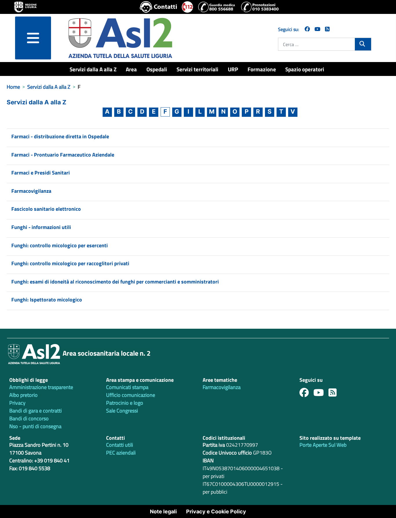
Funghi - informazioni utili (41, 227)
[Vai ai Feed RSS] (327, 29)
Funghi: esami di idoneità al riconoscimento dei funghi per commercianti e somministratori (115, 282)
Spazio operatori (304, 69)
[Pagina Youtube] (317, 29)
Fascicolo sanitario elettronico (46, 209)
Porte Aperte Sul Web (322, 445)
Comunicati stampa (127, 387)
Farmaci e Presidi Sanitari (40, 173)
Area (131, 69)
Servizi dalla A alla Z (93, 69)
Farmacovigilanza (31, 191)
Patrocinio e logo (124, 403)
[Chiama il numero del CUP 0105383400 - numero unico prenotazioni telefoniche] (259, 7)
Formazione (262, 69)
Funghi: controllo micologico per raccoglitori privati (70, 263)
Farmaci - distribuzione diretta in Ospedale (60, 136)
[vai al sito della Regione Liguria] (25, 6)
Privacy (17, 403)
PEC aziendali (121, 453)
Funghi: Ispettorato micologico (46, 299)
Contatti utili (119, 445)
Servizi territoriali (197, 69)
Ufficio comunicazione (130, 395)
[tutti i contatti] (158, 7)
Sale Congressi (122, 411)
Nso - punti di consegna (35, 426)
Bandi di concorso (29, 418)
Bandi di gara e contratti (35, 411)
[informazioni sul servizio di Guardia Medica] (216, 7)
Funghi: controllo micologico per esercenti (59, 245)
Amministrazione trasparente (41, 387)
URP (233, 69)
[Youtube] (320, 394)
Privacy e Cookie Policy (216, 511)
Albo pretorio (23, 395)
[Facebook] (307, 29)
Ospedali (156, 69)
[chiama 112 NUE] (187, 7)
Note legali (163, 511)
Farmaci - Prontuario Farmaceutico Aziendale (62, 155)
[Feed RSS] (334, 394)
